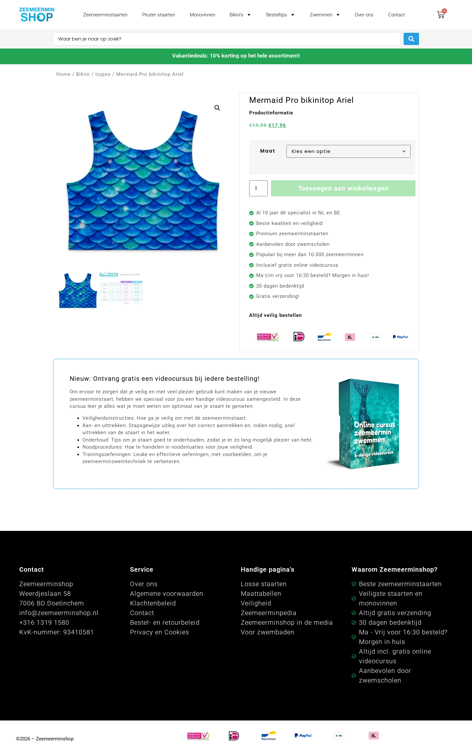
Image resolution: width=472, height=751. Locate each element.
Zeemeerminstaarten (105, 15)
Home (63, 74)
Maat (267, 150)
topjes (103, 74)
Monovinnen (202, 15)
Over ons (364, 15)
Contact (396, 15)
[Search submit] (411, 39)
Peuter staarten (158, 15)
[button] (217, 108)
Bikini (83, 74)
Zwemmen (321, 15)
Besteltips (276, 15)
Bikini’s (236, 15)
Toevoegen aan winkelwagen (343, 188)
